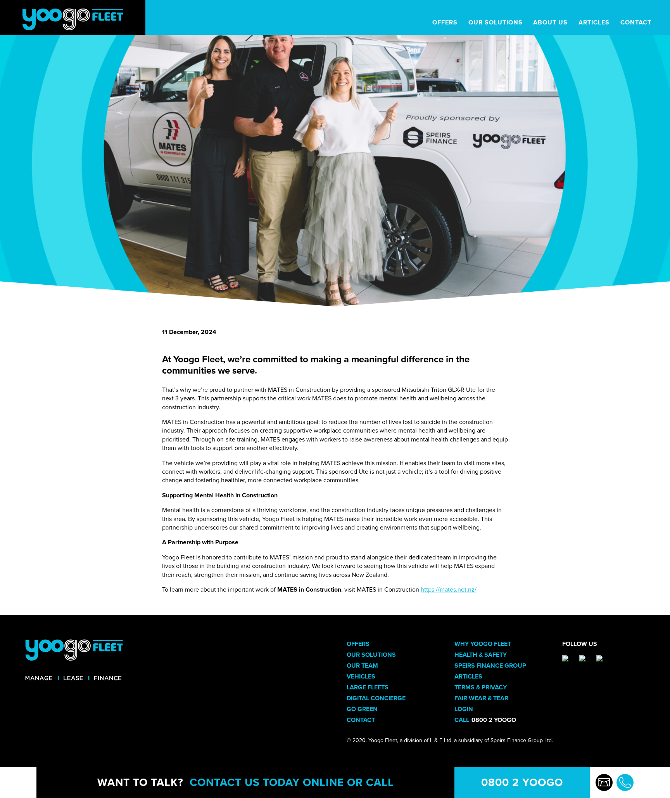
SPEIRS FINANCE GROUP (490, 666)
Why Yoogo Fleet (482, 644)
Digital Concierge (376, 698)
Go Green (362, 709)
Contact (361, 720)
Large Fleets (368, 687)
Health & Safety (480, 655)
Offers (358, 644)
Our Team (362, 666)
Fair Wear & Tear (481, 698)
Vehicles (361, 676)
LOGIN (463, 709)
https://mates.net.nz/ (449, 590)
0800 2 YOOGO (522, 782)
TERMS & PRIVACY (480, 687)
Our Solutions (371, 655)
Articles (468, 676)
